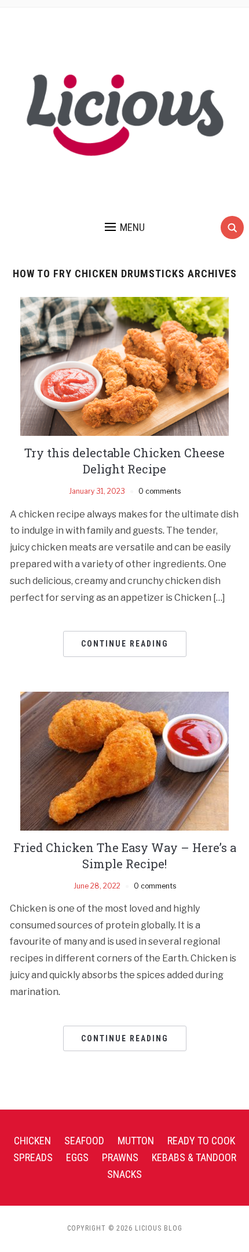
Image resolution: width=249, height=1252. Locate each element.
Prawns (120, 1157)
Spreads (33, 1157)
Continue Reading (125, 643)
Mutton (136, 1140)
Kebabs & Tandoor (194, 1157)
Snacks (124, 1174)
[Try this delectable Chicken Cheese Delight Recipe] (124, 366)
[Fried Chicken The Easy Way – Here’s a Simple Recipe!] (124, 760)
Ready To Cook (201, 1140)
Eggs (77, 1157)
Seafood (84, 1140)
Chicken (32, 1140)
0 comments (159, 491)
